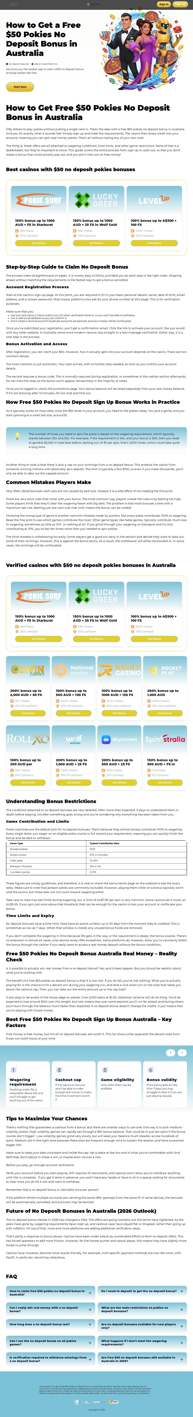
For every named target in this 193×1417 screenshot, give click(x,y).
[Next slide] (182, 1052)
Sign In (163, 4)
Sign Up (180, 4)
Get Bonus (39, 243)
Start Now (20, 86)
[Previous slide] (171, 1052)
